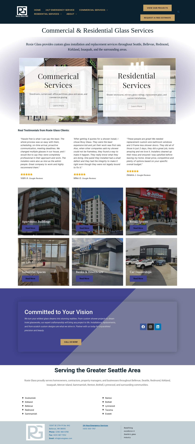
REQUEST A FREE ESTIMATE (157, 18)
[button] (106, 10)
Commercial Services (92, 10)
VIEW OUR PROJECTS (157, 8)
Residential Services (46, 14)
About (70, 14)
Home (37, 10)
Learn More (58, 105)
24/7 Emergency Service (60, 10)
